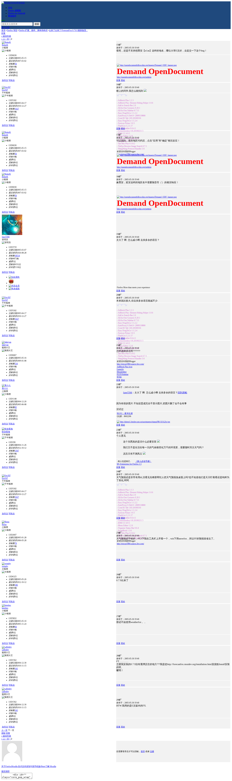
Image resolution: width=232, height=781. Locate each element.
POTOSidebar (122, 374)
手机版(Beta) (39, 766)
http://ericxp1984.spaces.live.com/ (130, 364)
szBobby (5, 650)
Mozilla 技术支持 (18, 766)
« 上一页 (5, 39)
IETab (119, 377)
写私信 (11, 80)
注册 (7, 27)
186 (16, 585)
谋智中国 (30, 766)
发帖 (3, 733)
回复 (3, 33)
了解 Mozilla (50, 766)
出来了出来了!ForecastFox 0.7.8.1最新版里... (68, 30)
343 (16, 668)
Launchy (120, 369)
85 (16, 407)
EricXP (5, 90)
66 (16, 627)
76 (16, 543)
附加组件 (12, 16)
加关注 (5, 80)
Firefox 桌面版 (14, 10)
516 (16, 363)
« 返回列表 (6, 36)
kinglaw (5, 608)
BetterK (5, 45)
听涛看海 (6, 432)
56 (16, 64)
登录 (3, 27)
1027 (17, 109)
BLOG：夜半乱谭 (125, 413)
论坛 (10, 7)
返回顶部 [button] (5, 771)
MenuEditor (122, 372)
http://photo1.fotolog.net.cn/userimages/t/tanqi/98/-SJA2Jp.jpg (145, 422)
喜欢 (123, 80)
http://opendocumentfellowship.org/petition (134, 77)
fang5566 (6, 237)
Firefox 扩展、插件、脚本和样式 (33, 30)
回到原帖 (182, 392)
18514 (17, 256)
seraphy (5, 566)
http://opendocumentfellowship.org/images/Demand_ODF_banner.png (148, 65)
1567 (17, 451)
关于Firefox (6, 766)
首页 (3, 30)
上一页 (4, 730)
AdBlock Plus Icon (124, 367)
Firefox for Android (16, 13)
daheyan (5, 345)
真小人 (5, 388)
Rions (4, 524)
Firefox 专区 (12, 30)
